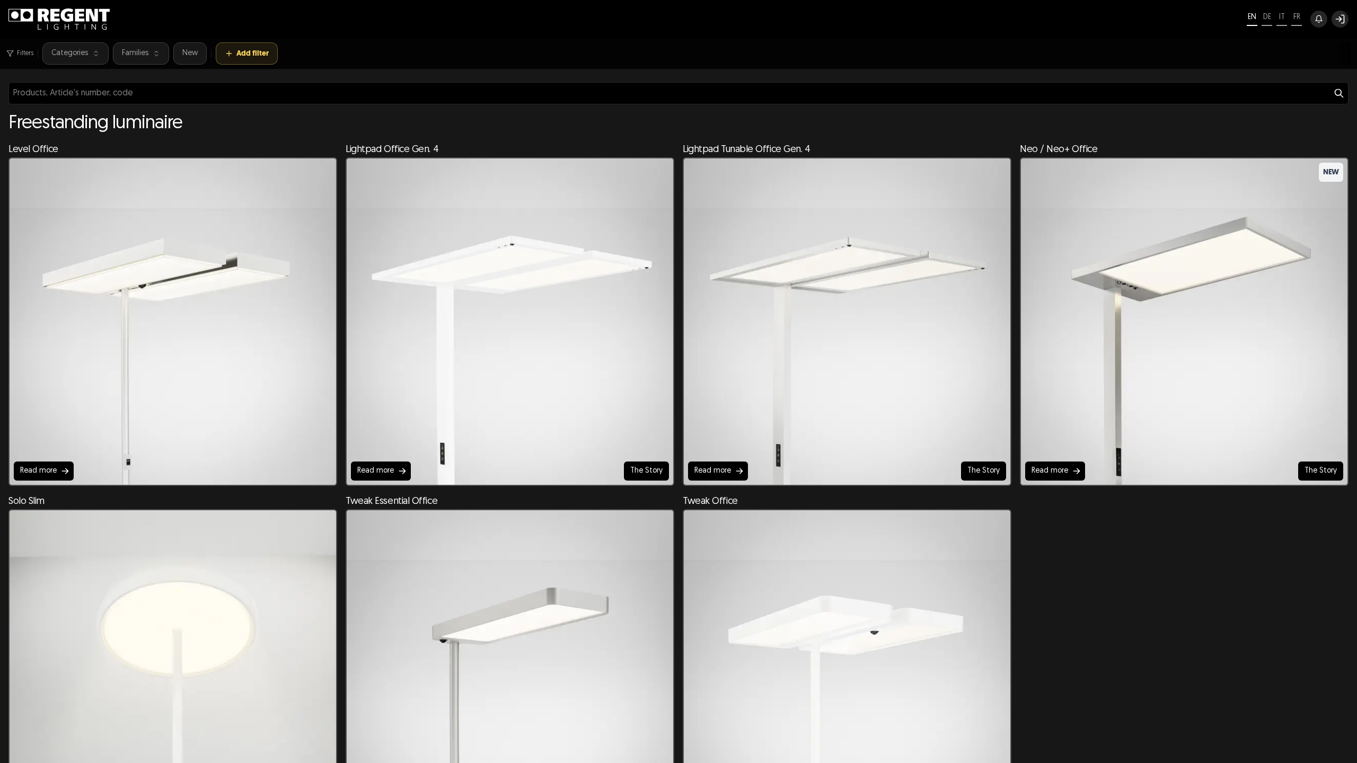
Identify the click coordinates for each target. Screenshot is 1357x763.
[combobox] (678, 93)
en (1252, 17)
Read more (38, 471)
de (1267, 17)
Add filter (252, 53)
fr (1296, 17)
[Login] (1340, 19)
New (190, 53)
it (1282, 17)
